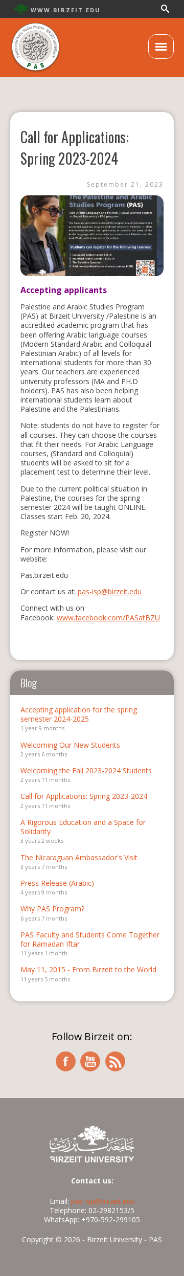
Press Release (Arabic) (57, 883)
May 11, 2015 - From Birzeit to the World (88, 969)
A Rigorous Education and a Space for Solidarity (83, 826)
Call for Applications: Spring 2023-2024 (83, 796)
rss (115, 1061)
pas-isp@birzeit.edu (110, 591)
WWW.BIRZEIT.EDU (66, 10)
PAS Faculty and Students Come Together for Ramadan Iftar (89, 939)
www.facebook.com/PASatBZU (108, 617)
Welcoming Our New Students (70, 745)
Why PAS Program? (52, 908)
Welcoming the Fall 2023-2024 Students (86, 770)
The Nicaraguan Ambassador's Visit (78, 857)
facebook (65, 1061)
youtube (90, 1061)
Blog (28, 682)
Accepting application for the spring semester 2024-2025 (78, 714)
